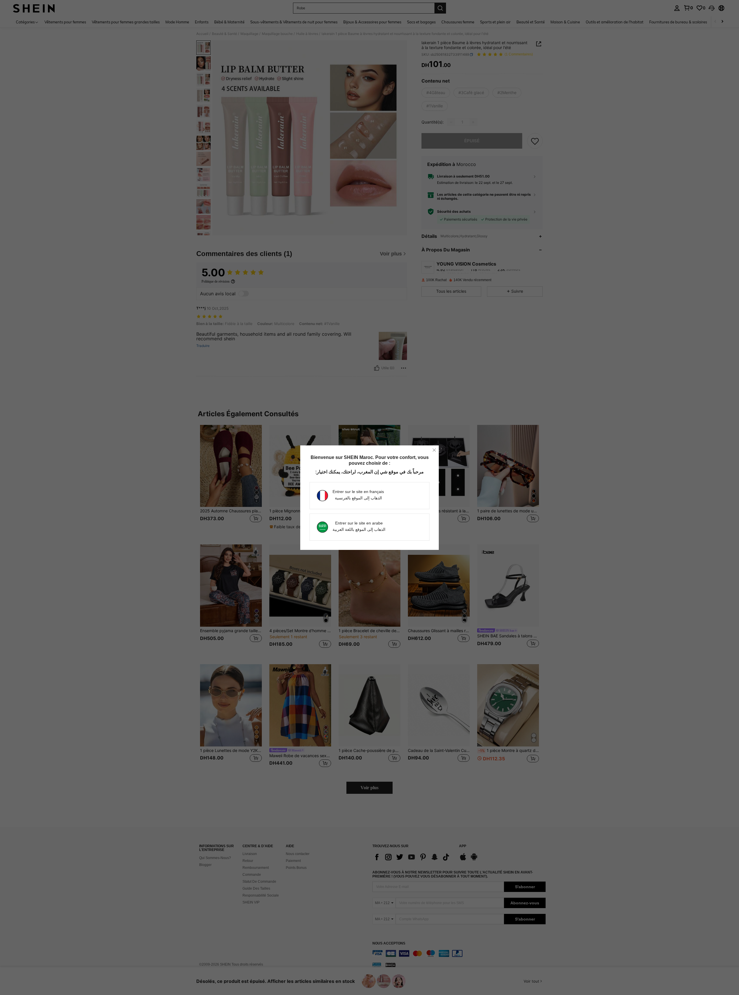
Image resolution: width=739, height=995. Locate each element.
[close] (434, 450)
